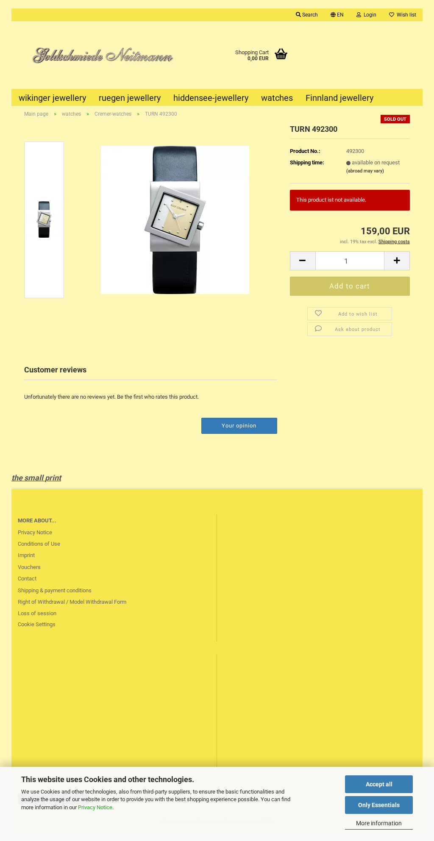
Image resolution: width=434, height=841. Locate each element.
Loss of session (37, 613)
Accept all (379, 784)
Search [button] (309, 15)
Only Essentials (379, 805)
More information (379, 823)
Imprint (26, 555)
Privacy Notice (95, 807)
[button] (337, 14)
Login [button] (368, 15)
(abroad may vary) (365, 171)
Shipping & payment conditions (55, 590)
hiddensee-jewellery (210, 98)
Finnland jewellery (339, 98)
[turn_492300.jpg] (175, 219)
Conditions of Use (39, 544)
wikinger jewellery (52, 98)
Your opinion (239, 425)
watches (277, 98)
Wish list (405, 15)
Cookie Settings (37, 624)
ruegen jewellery (130, 98)
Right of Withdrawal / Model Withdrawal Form (72, 602)
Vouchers (29, 567)
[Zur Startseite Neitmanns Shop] (97, 55)
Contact (27, 578)
